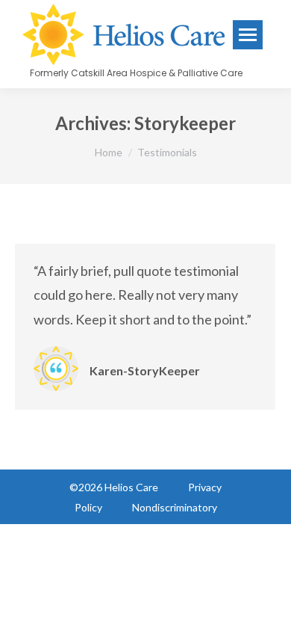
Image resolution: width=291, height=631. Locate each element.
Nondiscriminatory (174, 507)
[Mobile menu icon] (248, 34)
